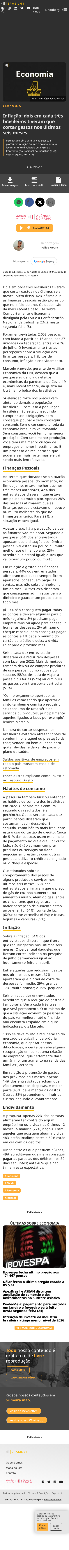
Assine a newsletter (23, 1411)
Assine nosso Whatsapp (26, 1420)
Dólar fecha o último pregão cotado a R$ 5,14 (33, 1283)
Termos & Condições (38, 1493)
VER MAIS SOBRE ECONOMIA (34, 1328)
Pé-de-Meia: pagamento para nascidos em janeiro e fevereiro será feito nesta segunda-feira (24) (34, 1307)
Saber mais (56, 1527)
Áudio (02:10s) (41, 228)
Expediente (57, 1493)
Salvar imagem (10, 185)
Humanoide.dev (52, 1499)
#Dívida (9, 1183)
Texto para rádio (34, 185)
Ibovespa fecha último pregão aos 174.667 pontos (31, 1274)
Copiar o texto (59, 185)
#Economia (12, 1190)
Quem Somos (14, 1462)
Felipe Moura (49, 247)
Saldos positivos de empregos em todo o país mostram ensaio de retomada (31, 763)
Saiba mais (18, 1370)
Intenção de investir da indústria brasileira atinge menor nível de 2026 (33, 1318)
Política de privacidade (14, 1493)
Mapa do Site (14, 1468)
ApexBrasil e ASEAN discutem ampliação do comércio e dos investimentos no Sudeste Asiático (31, 1294)
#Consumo (11, 1176)
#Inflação (11, 1197)
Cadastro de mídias (24, 1377)
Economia (12, 105)
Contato (11, 1473)
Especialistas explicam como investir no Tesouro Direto (33, 778)
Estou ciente (42, 1526)
